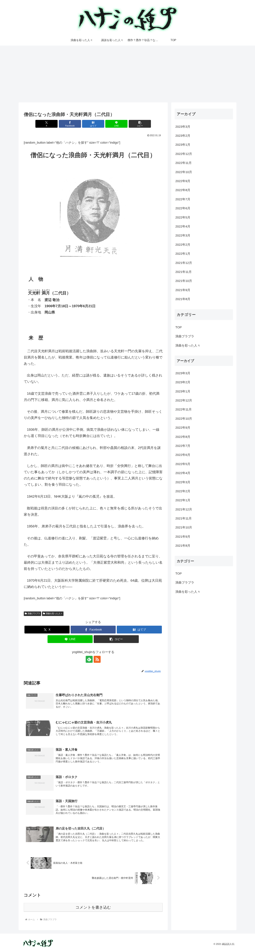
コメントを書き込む (93, 907)
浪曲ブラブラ (34, 613)
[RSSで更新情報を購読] (97, 659)
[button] (140, 124)
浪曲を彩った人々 (54, 613)
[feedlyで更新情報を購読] (89, 659)
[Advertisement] (127, 74)
